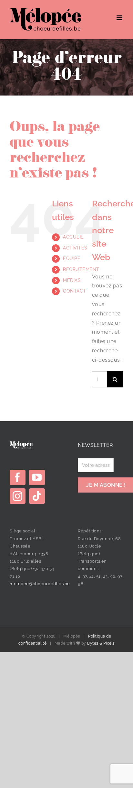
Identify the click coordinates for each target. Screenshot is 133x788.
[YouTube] (37, 477)
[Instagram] (18, 496)
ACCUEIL (73, 237)
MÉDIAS (72, 280)
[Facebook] (18, 477)
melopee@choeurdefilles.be (40, 583)
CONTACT (74, 291)
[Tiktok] (37, 496)
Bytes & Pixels (101, 643)
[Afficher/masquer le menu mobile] (120, 17)
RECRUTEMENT (81, 269)
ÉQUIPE (71, 258)
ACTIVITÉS (75, 247)
